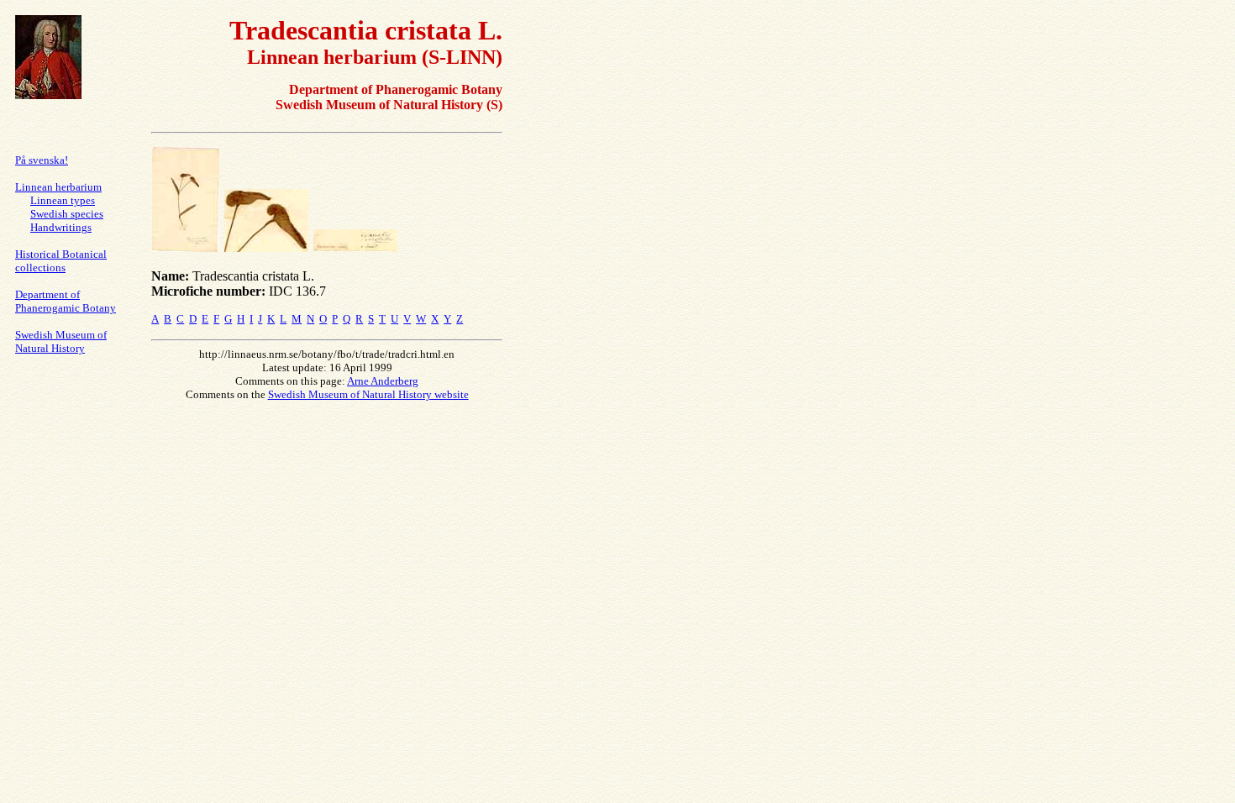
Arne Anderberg (382, 381)
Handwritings (61, 227)
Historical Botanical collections (61, 261)
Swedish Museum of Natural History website (368, 394)
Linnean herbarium (58, 187)
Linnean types (62, 200)
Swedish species (66, 213)
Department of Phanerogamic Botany (65, 301)
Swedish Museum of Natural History (61, 341)
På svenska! (41, 160)
